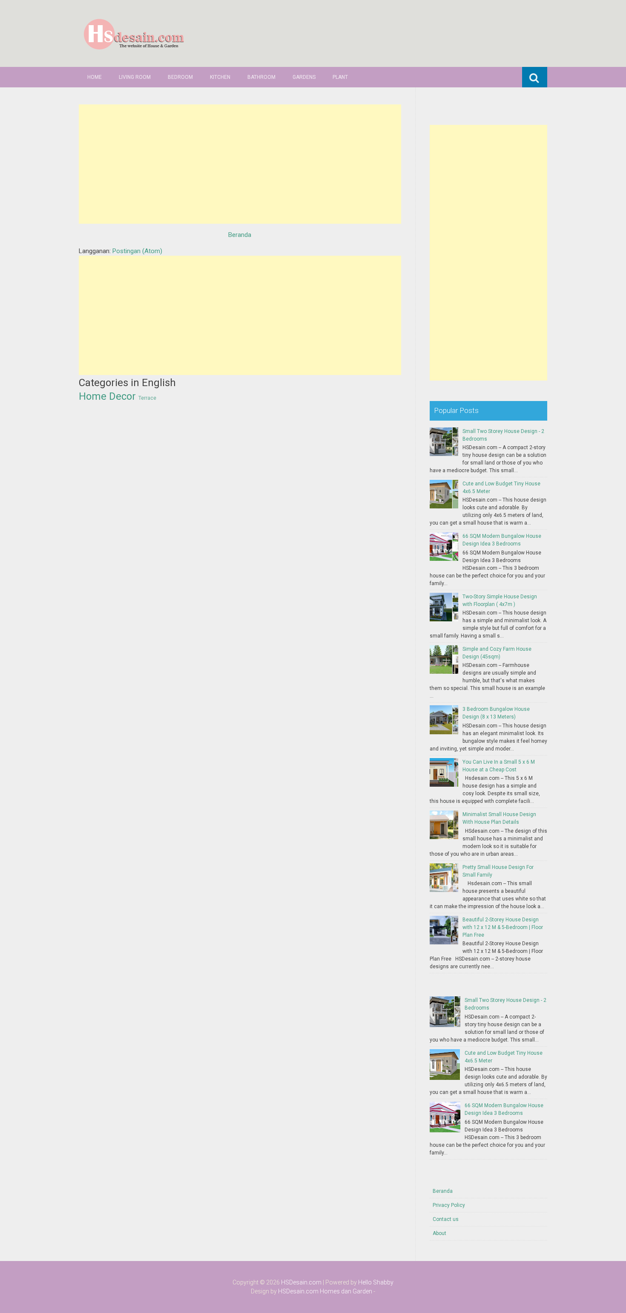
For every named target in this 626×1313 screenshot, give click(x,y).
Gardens (304, 77)
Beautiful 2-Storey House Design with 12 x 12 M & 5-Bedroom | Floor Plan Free (502, 927)
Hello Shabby (375, 1282)
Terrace (147, 398)
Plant (340, 77)
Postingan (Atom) (137, 251)
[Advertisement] (240, 164)
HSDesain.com (301, 1282)
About (439, 1233)
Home (94, 77)
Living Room (135, 77)
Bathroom (261, 77)
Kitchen (220, 77)
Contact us (446, 1219)
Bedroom (180, 77)
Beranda (239, 235)
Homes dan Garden (346, 1291)
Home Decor (107, 396)
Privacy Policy (449, 1205)
